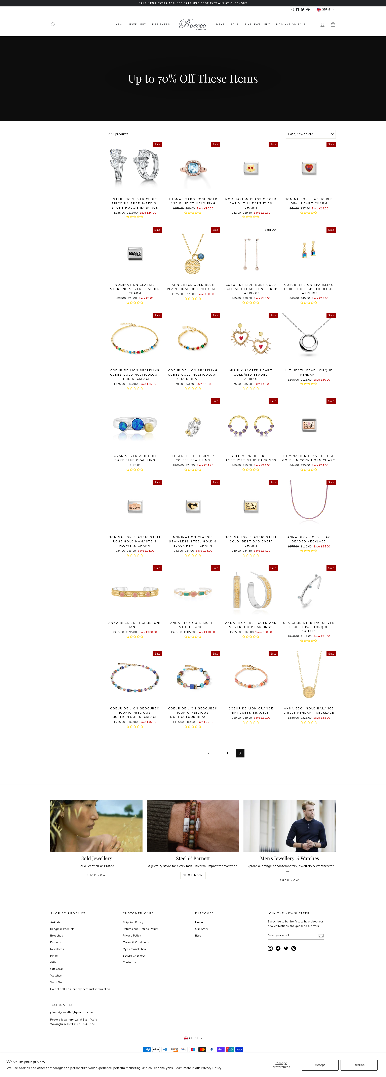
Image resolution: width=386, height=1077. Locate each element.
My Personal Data (134, 949)
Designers (161, 24)
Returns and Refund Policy (140, 929)
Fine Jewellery (257, 24)
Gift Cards (57, 969)
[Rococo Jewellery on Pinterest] (293, 948)
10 (228, 753)
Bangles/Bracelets (62, 929)
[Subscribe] (321, 935)
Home (199, 922)
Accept (320, 1065)
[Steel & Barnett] (193, 826)
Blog (198, 936)
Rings (54, 956)
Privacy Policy (132, 936)
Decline (359, 1065)
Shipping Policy (133, 922)
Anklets (55, 922)
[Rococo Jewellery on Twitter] (285, 948)
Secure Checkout (134, 956)
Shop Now (96, 875)
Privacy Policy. (211, 1068)
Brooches (56, 936)
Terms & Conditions (136, 942)
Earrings (55, 942)
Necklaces (57, 949)
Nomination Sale (291, 24)
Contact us (130, 962)
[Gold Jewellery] (96, 826)
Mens (220, 24)
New (119, 24)
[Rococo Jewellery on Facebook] (278, 948)
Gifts (53, 962)
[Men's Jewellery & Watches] (289, 826)
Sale (235, 24)
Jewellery (137, 24)
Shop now (193, 875)
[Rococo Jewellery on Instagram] (270, 948)
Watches (56, 976)
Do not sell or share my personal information (80, 989)
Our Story (201, 929)
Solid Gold (57, 982)
